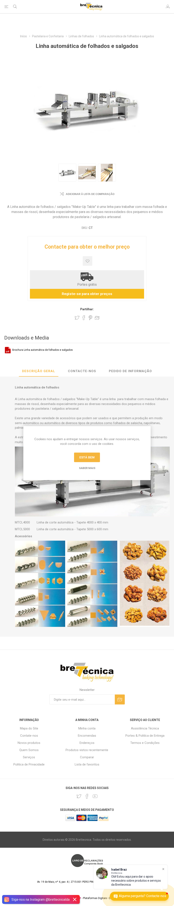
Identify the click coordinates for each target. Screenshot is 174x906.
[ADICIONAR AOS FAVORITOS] (87, 261)
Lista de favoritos (87, 764)
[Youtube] (95, 796)
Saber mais (87, 467)
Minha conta (86, 728)
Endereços (87, 743)
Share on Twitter (77, 317)
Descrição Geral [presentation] (38, 371)
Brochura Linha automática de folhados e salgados (42, 349)
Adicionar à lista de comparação (90, 194)
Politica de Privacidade (29, 764)
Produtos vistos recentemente (87, 750)
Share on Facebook (83, 317)
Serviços (29, 757)
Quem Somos (29, 750)
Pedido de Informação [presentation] (130, 371)
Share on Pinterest (90, 317)
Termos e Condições (145, 743)
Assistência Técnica (145, 728)
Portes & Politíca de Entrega (144, 736)
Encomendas (87, 736)
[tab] (38, 371)
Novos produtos (29, 743)
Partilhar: (87, 309)
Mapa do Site (29, 728)
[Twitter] (79, 796)
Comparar (87, 757)
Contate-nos (29, 736)
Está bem (87, 457)
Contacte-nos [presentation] (82, 371)
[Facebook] (87, 796)
